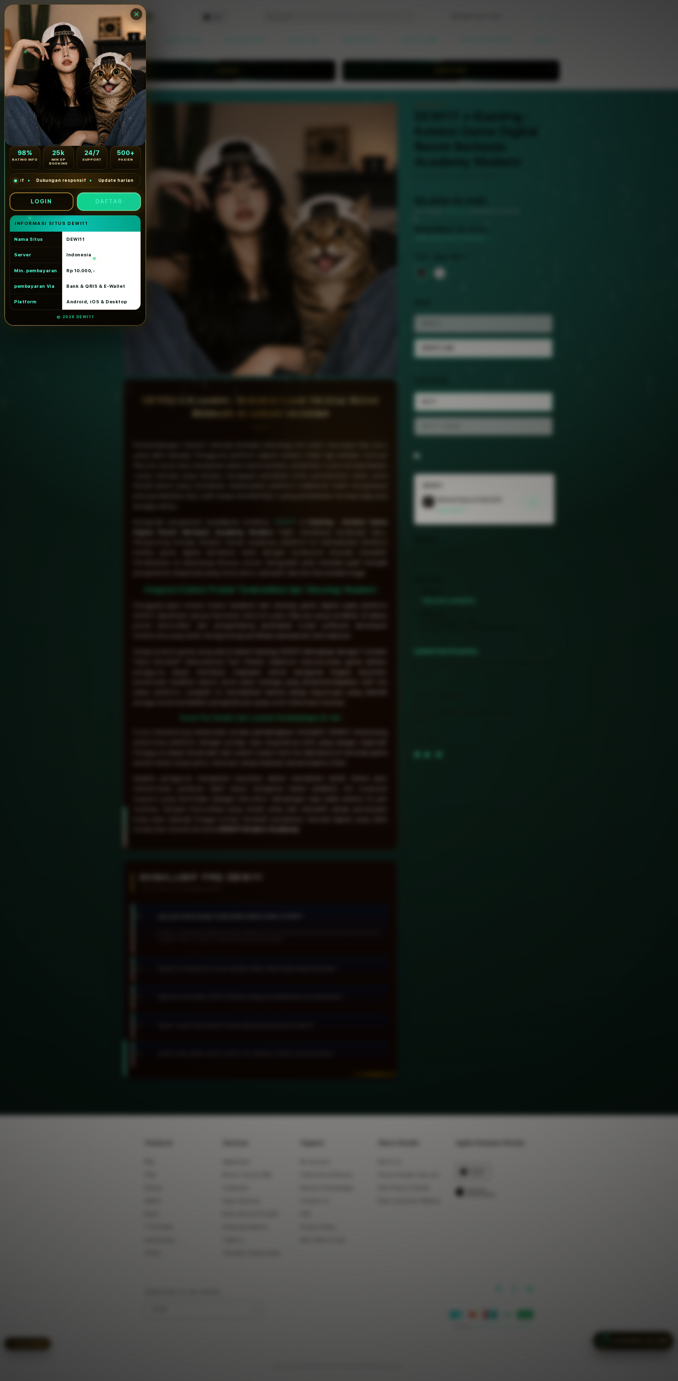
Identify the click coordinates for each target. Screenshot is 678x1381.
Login (41, 201)
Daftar (109, 201)
